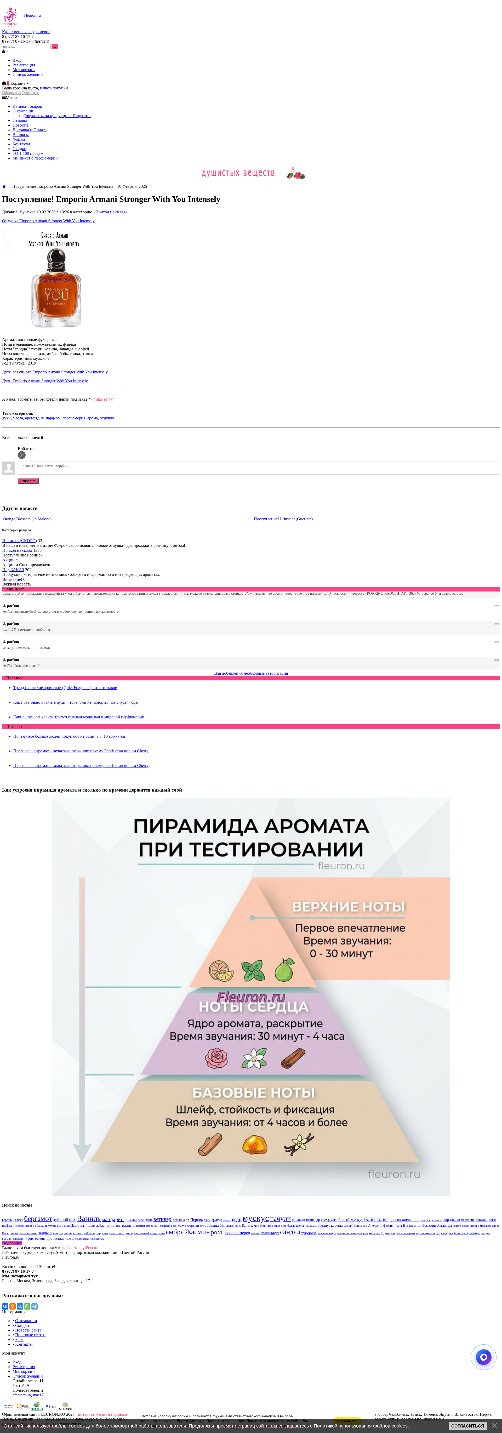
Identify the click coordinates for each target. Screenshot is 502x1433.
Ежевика (425, 1220)
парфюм (53, 418)
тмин (263, 1225)
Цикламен (139, 1225)
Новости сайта (28, 1330)
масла (18, 418)
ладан (485, 1233)
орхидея (217, 1220)
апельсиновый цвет (349, 1233)
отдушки (108, 418)
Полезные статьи (30, 1335)
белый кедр (181, 1220)
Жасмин (197, 1232)
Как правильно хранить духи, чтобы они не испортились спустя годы (75, 702)
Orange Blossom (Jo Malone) (27, 519)
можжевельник (489, 1225)
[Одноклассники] (12, 1306)
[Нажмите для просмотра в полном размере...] (54, 330)
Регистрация (24, 65)
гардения (102, 1233)
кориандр (313, 1220)
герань (7, 1220)
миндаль (58, 1233)
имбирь (474, 1233)
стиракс (78, 1233)
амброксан (152, 1225)
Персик (196, 1220)
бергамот (38, 1218)
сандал (290, 1232)
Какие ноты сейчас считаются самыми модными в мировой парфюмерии (78, 717)
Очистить (30, 92)
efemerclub (22, 1395)
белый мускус (350, 1219)
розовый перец (237, 1233)
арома (92, 418)
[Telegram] (34, 1306)
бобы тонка (376, 1219)
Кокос (492, 1220)
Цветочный (79, 1225)
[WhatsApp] (27, 1306)
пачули (280, 1218)
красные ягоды (327, 1233)
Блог (19, 1339)
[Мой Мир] (20, 1306)
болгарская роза (230, 1225)
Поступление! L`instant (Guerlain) (283, 519)
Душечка (28, 212)
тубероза (309, 1233)
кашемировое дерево (466, 1225)
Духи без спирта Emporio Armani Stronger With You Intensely (55, 372)
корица (337, 1225)
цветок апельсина (404, 1220)
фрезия (388, 1225)
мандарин (113, 1219)
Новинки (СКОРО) (19, 540)
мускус (256, 1218)
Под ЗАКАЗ (13, 569)
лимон (482, 1219)
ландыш (45, 1233)
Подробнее (12, 1243)
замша (129, 1233)
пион (417, 1225)
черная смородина (203, 1225)
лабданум (103, 1225)
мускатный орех (428, 1233)
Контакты (24, 1344)
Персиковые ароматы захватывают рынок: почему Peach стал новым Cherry (81, 751)
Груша (385, 1233)
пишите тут (103, 399)
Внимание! (12, 579)
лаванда (298, 1220)
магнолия (468, 1220)
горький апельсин (13, 1238)
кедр (237, 1219)
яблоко (39, 1225)
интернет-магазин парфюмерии (106, 1414)
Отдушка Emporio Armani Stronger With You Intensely (48, 221)
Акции (8, 560)
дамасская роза (276, 1225)
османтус (324, 1225)
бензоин (429, 1225)
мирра (68, 1233)
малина (40, 1239)
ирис (29, 1238)
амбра (175, 1232)
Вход (17, 60)
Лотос (227, 1220)
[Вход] (22, 455)
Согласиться (467, 1426)
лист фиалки (329, 1220)
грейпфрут (270, 1233)
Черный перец (404, 1225)
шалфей (18, 1220)
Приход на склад (110, 212)
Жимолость (461, 1233)
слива (358, 1225)
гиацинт (437, 1220)
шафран (8, 1225)
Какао (5, 1233)
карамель (311, 1225)
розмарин (63, 1225)
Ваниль (89, 1218)
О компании (26, 1320)
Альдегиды (444, 1225)
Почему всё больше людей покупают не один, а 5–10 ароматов (69, 736)
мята (149, 1220)
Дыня (91, 1225)
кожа (182, 1225)
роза (217, 1232)
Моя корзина (24, 69)
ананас (255, 1233)
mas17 (38, 1395)
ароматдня (34, 418)
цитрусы (50, 1225)
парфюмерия (73, 418)
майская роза (168, 1225)
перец (141, 1220)
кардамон (451, 1220)
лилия (14, 1233)
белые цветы (295, 1225)
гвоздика (447, 1233)
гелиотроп (116, 1233)
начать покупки (54, 88)
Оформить (11, 92)
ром (365, 1233)
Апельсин (375, 1225)
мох (256, 1225)
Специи (348, 1225)
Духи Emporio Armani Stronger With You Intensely (45, 381)
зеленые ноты (28, 1233)
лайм (207, 1220)
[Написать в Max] (484, 1357)
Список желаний (28, 74)
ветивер (162, 1219)
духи (6, 418)
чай (365, 1225)
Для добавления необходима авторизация (251, 673)
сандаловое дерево (403, 1233)
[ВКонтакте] (5, 1306)
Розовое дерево (24, 1225)
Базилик (247, 1225)
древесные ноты (60, 1238)
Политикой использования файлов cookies (361, 1426)
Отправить (28, 481)
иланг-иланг (121, 1225)
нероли (374, 1233)
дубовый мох (64, 1220)
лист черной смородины (149, 1233)
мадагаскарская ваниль (89, 1238)
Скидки (22, 1325)
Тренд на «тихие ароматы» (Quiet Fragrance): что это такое (65, 687)
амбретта (89, 1233)
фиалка (131, 1220)
